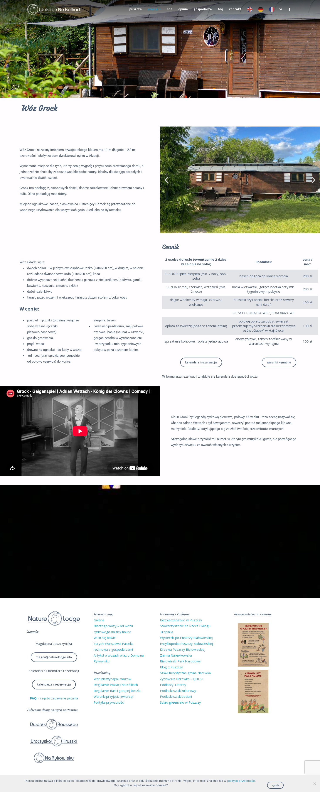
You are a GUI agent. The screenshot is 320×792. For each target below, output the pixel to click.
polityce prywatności (241, 780)
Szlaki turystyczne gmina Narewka (185, 673)
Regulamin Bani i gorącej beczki (117, 690)
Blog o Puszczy (171, 667)
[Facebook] (289, 9)
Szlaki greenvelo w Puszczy (180, 702)
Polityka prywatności (109, 702)
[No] (314, 783)
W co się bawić (104, 637)
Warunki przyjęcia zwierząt (113, 696)
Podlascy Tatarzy (173, 684)
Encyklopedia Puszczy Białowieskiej (186, 643)
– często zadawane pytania (54, 698)
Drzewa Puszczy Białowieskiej (182, 649)
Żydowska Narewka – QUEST (182, 679)
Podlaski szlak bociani (176, 696)
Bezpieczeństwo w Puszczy (181, 620)
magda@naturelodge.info (54, 657)
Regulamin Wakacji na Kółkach (116, 684)
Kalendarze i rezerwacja (54, 684)
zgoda (275, 785)
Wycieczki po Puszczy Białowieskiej (186, 637)
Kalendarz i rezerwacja (201, 362)
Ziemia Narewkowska (176, 655)
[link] (281, 9)
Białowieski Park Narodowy (180, 661)
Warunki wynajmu (279, 362)
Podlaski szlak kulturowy (178, 690)
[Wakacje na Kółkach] (54, 9)
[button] (166, 180)
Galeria (99, 620)
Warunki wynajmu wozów (112, 679)
